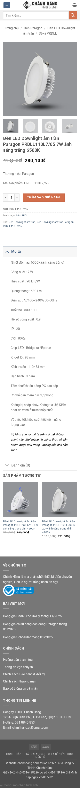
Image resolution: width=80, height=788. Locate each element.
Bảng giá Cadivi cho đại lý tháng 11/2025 (32, 616)
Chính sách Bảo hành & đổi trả (24, 674)
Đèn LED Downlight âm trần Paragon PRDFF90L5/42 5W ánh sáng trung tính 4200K (20, 525)
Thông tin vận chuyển (18, 667)
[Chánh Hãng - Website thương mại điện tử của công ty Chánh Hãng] (40, 5)
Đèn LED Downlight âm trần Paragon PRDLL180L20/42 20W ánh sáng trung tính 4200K (58, 527)
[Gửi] (73, 15)
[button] (6, 5)
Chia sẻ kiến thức (60, 754)
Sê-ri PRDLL (48, 33)
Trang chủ (12, 28)
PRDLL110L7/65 (12, 226)
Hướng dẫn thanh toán (18, 660)
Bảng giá (22, 754)
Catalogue (38, 754)
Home (10, 754)
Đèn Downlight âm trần (22, 222)
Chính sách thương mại (19, 681)
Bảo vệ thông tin (14, 688)
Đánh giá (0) (20, 465)
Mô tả (16, 252)
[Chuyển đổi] (7, 251)
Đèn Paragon (33, 28)
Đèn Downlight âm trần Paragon (55, 222)
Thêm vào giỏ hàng (44, 197)
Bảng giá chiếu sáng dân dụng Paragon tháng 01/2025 (35, 626)
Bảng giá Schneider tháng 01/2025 (28, 637)
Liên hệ (40, 756)
